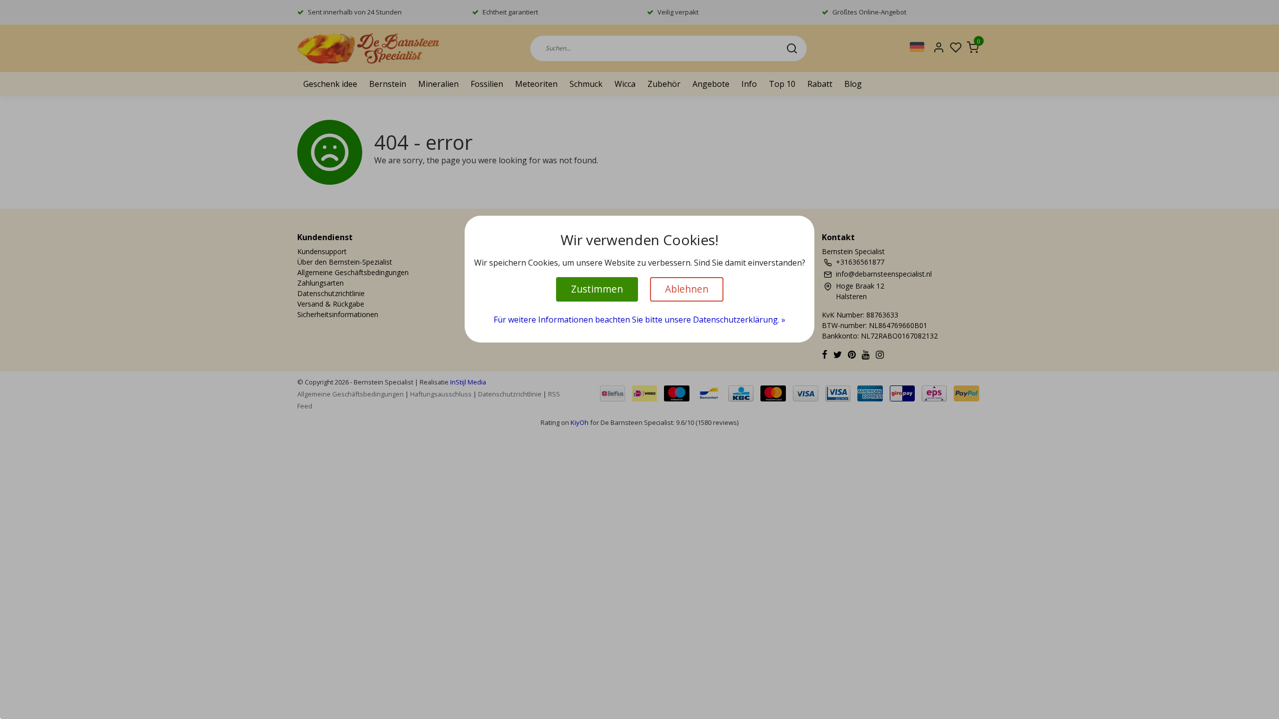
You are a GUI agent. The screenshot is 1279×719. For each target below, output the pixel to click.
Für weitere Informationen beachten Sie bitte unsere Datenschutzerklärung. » (639, 319)
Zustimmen (597, 289)
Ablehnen (686, 289)
